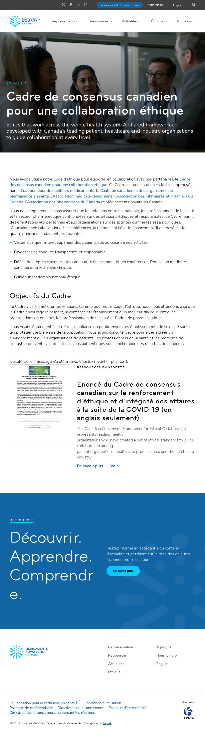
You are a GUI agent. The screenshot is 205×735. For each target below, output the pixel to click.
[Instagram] (85, 5)
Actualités (130, 21)
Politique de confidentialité (31, 707)
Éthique (157, 21)
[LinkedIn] (78, 5)
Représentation (64, 21)
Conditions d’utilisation (102, 703)
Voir (114, 466)
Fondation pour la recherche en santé (120, 5)
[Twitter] (63, 5)
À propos (184, 21)
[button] (193, 5)
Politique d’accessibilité (127, 707)
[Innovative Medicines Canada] (54, 652)
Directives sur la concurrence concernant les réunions (52, 712)
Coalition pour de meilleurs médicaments (57, 190)
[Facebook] (71, 5)
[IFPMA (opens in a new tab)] (188, 718)
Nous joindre (155, 5)
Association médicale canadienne (82, 196)
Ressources (99, 21)
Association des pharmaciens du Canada (63, 202)
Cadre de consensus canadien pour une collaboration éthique (100, 182)
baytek (107, 723)
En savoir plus (90, 466)
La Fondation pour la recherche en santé (42, 703)
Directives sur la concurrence (81, 707)
